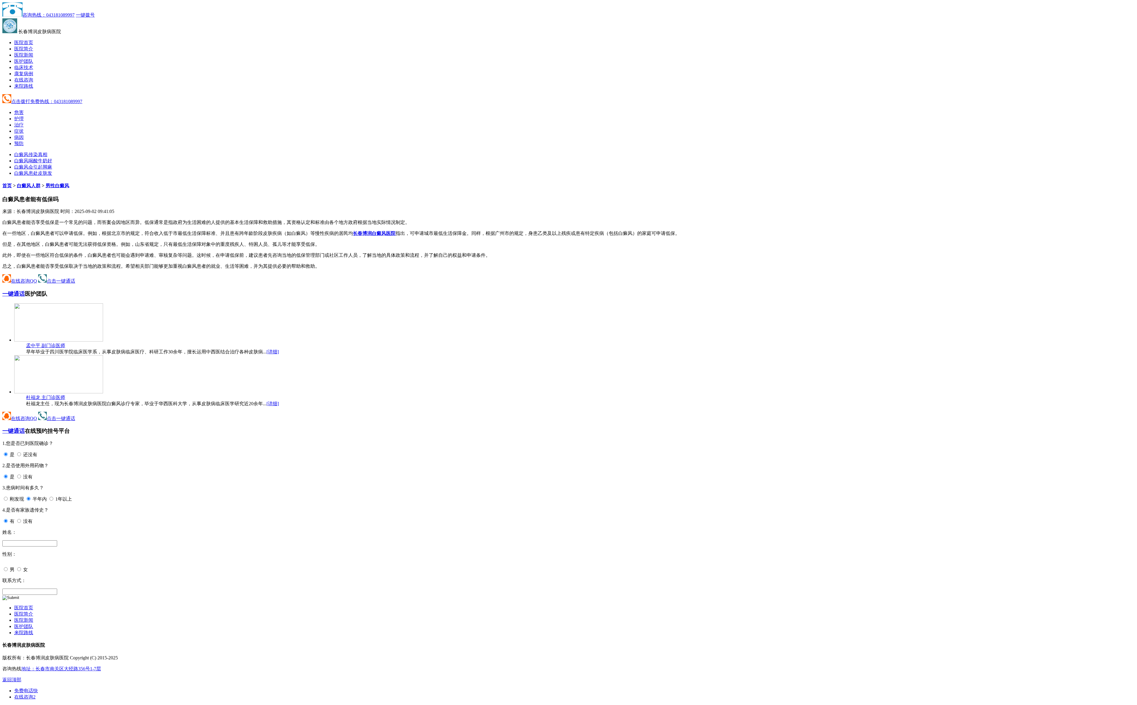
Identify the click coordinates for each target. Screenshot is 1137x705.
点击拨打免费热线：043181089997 (46, 101)
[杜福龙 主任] (58, 391)
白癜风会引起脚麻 (33, 166)
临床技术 (23, 67)
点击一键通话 (61, 280)
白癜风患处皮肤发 (33, 173)
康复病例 (23, 73)
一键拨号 (85, 14)
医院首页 (23, 42)
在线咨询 (23, 79)
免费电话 (26, 690)
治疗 (19, 124)
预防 (19, 143)
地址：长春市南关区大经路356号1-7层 (61, 668)
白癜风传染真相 (30, 154)
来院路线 (23, 86)
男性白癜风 (57, 185)
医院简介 (23, 48)
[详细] (272, 351)
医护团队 (23, 61)
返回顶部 (11, 679)
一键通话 (13, 294)
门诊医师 (45, 345)
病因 (19, 137)
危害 (19, 112)
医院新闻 (23, 54)
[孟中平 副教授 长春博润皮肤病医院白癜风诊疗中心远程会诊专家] (58, 339)
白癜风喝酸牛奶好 (33, 160)
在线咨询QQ (24, 280)
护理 (19, 118)
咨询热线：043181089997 (49, 14)
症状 (19, 131)
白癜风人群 (29, 185)
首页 (7, 185)
